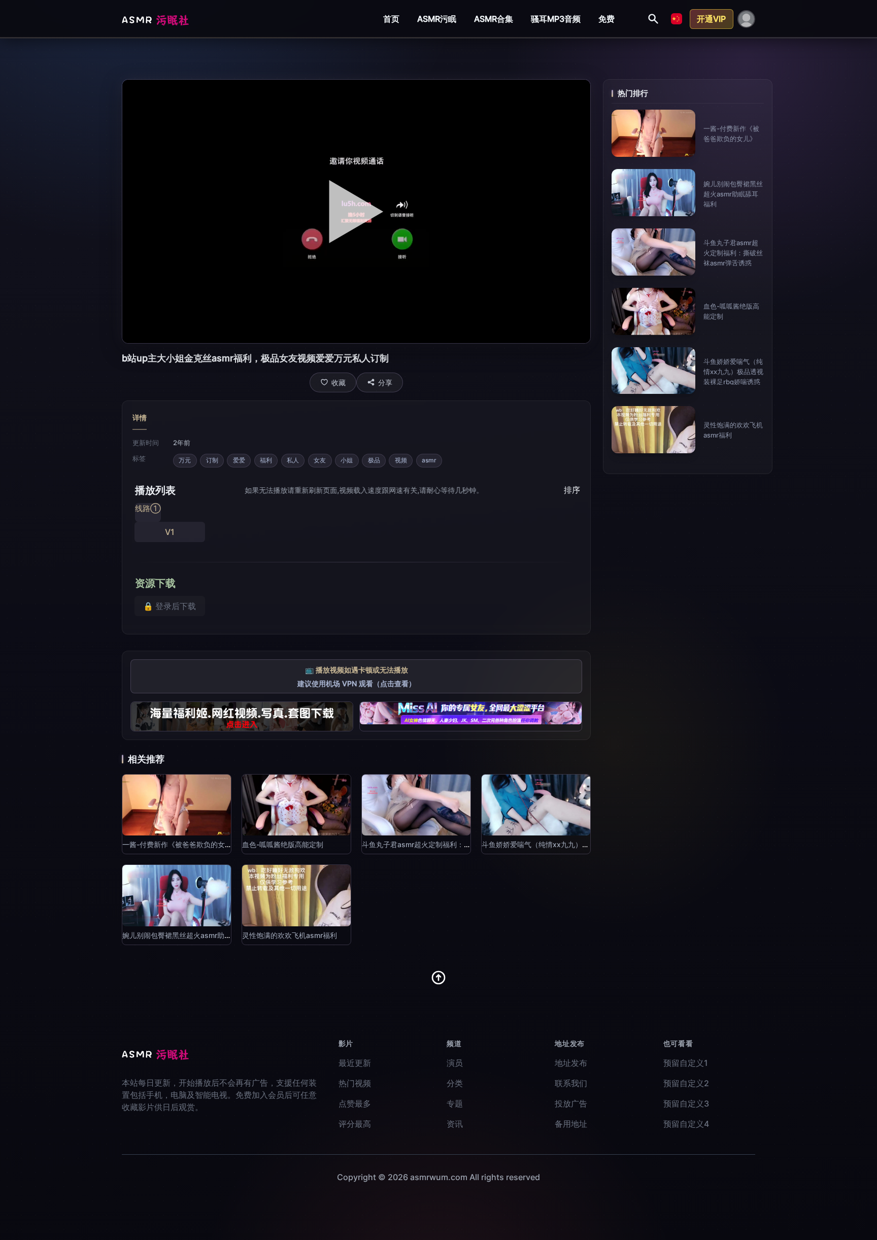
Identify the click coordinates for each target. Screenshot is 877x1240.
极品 (374, 460)
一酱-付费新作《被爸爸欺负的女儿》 (180, 844)
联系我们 (571, 1083)
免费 (606, 19)
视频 (401, 460)
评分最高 (355, 1124)
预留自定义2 (686, 1083)
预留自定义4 (686, 1124)
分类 (455, 1083)
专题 (455, 1103)
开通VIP (711, 19)
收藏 (338, 382)
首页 (391, 19)
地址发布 (571, 1063)
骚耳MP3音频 (556, 19)
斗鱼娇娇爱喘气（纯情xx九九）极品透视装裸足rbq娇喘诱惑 (733, 371)
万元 (185, 460)
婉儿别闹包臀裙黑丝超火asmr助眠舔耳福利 (733, 194)
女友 (320, 460)
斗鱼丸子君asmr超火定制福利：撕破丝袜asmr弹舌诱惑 (733, 253)
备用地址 (571, 1124)
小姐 (347, 460)
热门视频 (355, 1083)
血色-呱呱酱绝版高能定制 (282, 844)
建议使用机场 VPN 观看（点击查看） (356, 683)
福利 (266, 460)
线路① (148, 508)
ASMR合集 (493, 19)
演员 (455, 1063)
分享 (385, 382)
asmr (429, 460)
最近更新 (355, 1063)
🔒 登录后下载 (169, 606)
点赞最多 (355, 1103)
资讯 (455, 1124)
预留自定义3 (686, 1103)
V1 (170, 532)
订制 (212, 460)
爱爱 (239, 460)
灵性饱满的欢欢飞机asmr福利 (289, 935)
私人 (293, 460)
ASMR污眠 (436, 19)
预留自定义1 (685, 1063)
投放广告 (571, 1103)
